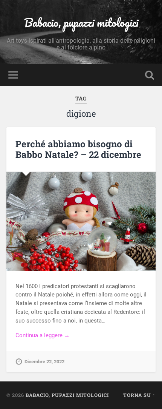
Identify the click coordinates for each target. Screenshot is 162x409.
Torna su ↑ (139, 395)
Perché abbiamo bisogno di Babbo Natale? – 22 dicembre (78, 149)
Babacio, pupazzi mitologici (81, 22)
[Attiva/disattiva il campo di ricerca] (149, 75)
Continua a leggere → (42, 335)
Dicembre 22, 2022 (44, 361)
